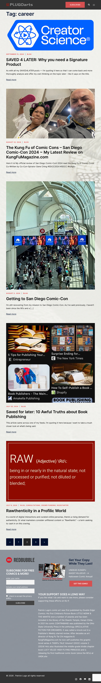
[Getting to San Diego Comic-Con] (50, 235)
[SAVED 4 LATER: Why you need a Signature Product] (50, 35)
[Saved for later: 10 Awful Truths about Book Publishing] (50, 362)
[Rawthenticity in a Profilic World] (50, 471)
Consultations (33, 505)
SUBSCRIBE (75, 5)
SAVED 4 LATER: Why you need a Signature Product (47, 62)
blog (29, 54)
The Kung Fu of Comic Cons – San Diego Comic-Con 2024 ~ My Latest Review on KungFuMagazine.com (44, 152)
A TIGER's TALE (57, 643)
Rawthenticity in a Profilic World (36, 510)
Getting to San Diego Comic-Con (37, 298)
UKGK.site (42, 656)
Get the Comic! (81, 584)
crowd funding (48, 505)
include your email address (17, 587)
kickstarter (62, 505)
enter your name (12, 578)
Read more (11, 79)
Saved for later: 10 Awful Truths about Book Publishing (47, 414)
